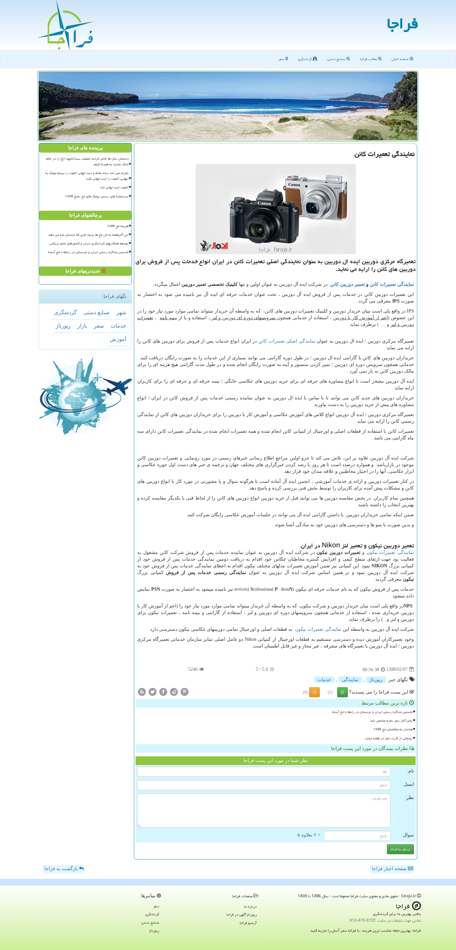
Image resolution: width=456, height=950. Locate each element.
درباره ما (250, 906)
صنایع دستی (336, 58)
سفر (281, 58)
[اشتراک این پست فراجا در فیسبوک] (163, 691)
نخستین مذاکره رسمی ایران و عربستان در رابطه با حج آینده (372, 712)
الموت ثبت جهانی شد (114, 187)
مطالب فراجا (369, 58)
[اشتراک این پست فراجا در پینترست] (184, 691)
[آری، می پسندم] (342, 692)
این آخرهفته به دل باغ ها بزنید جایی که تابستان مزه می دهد (88, 234)
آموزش (118, 339)
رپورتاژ (376, 679)
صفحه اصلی (401, 58)
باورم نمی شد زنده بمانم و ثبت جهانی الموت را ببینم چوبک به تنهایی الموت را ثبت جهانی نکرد (87, 176)
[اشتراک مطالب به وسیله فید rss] (142, 691)
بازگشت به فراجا (61, 868)
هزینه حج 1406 (118, 226)
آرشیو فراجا (248, 922)
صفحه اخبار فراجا (390, 868)
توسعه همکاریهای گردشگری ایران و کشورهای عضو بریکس (89, 243)
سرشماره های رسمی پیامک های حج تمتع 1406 (97, 196)
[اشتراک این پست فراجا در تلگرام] (174, 691)
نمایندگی (350, 679)
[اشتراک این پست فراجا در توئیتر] (152, 691)
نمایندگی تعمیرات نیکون (390, 552)
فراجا (402, 23)
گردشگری (305, 58)
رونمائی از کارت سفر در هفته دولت (389, 738)
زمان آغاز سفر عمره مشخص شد (391, 720)
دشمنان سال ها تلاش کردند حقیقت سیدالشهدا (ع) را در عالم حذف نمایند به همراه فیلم (87, 161)
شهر (121, 312)
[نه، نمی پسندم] (314, 692)
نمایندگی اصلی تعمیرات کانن (286, 341)
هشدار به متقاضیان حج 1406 (393, 729)
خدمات (324, 679)
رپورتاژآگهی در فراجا (241, 914)
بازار (82, 326)
